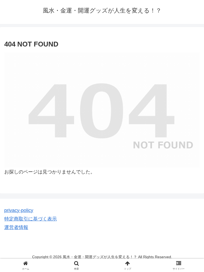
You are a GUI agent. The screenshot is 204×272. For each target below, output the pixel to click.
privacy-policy (18, 210)
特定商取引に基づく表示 (30, 219)
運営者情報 (16, 227)
